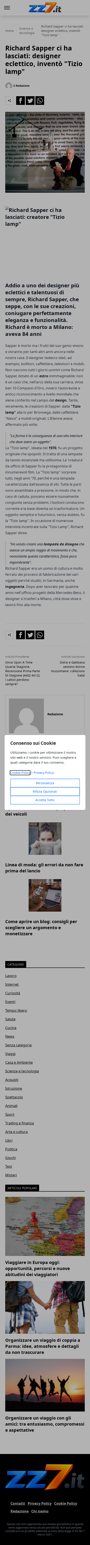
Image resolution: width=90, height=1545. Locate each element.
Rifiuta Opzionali (45, 792)
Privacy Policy (44, 773)
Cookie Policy (20, 773)
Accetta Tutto (44, 800)
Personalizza (45, 783)
